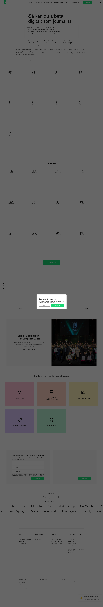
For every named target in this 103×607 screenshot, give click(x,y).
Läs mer (53, 302)
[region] (51, 303)
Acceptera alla (57, 305)
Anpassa (44, 305)
